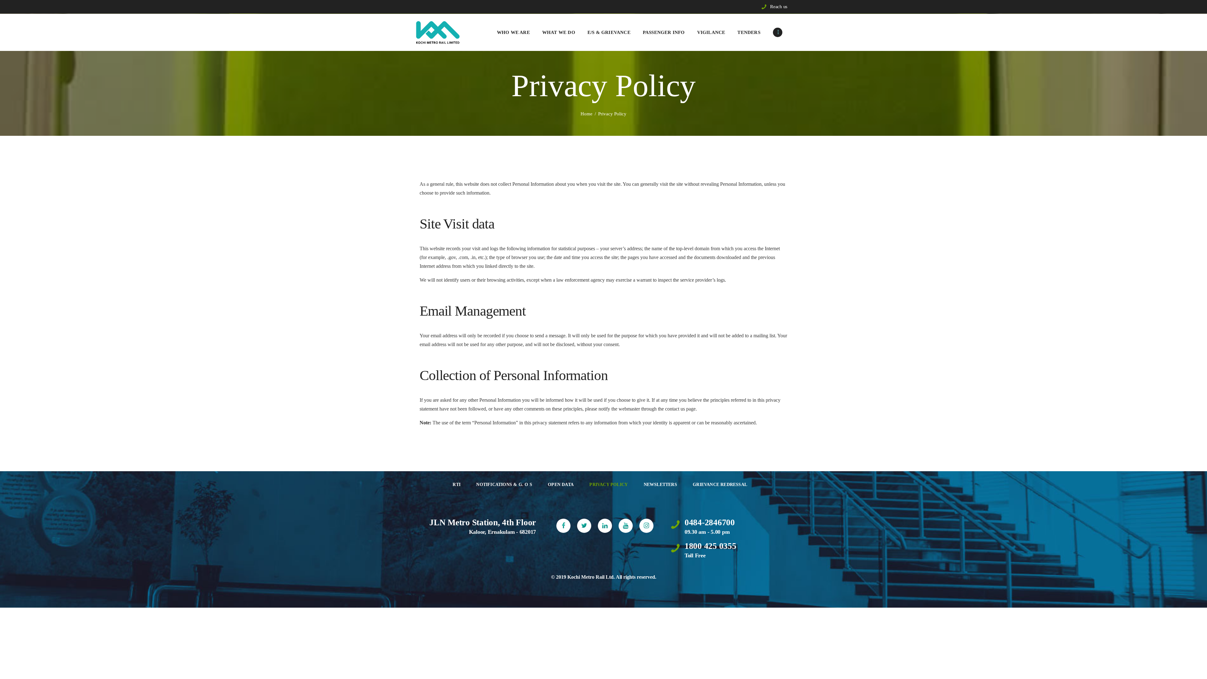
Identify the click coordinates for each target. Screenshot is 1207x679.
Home (586, 113)
